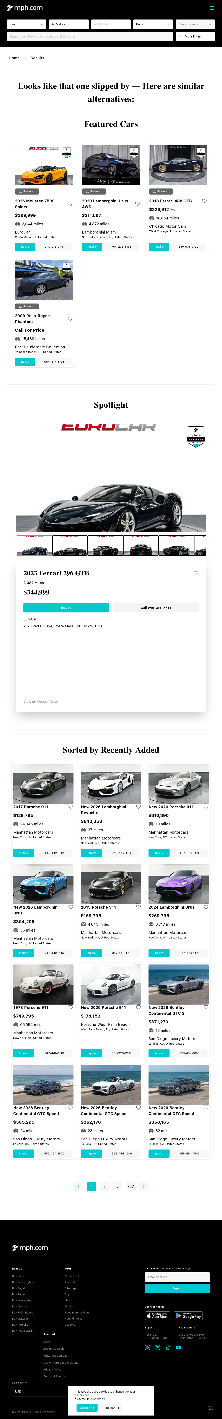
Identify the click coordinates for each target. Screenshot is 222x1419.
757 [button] (130, 1186)
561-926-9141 (122, 1053)
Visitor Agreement (55, 1355)
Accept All (87, 1407)
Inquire (25, 246)
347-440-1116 (54, 852)
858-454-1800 (189, 1053)
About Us (71, 1282)
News (68, 1300)
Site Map (70, 1288)
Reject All (112, 1407)
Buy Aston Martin (22, 1330)
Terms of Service (54, 1376)
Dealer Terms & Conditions (60, 1362)
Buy (67, 1294)
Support (149, 1327)
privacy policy (96, 1398)
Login (47, 1341)
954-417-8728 (54, 361)
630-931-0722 (188, 246)
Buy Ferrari (19, 1276)
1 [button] (92, 1186)
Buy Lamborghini (23, 1282)
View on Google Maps (41, 702)
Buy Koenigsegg (22, 1300)
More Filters (193, 36)
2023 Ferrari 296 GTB (56, 573)
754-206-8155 (121, 246)
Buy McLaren (20, 1318)
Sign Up (177, 1288)
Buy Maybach (20, 1306)
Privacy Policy (52, 1369)
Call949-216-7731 (156, 608)
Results (37, 58)
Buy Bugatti (19, 1288)
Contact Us (72, 1276)
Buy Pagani (19, 1294)
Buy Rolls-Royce (22, 1312)
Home (14, 58)
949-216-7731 (54, 246)
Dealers (70, 1306)
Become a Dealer (54, 1348)
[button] (78, 1186)
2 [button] (104, 1186)
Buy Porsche (20, 1324)
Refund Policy (73, 1318)
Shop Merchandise (77, 1312)
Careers (70, 1324)
